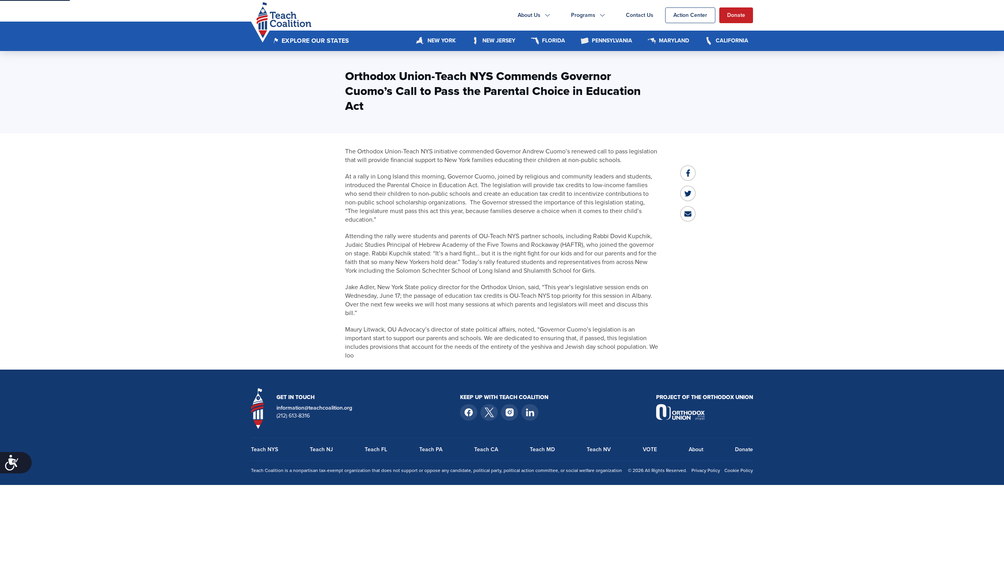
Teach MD (542, 449)
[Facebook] (688, 173)
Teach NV (599, 449)
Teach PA (430, 449)
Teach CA (486, 449)
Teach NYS (264, 449)
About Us (529, 15)
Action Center (690, 15)
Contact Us (639, 15)
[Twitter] (688, 193)
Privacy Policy (705, 470)
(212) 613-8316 (293, 416)
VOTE (650, 449)
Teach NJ (321, 449)
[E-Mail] (688, 214)
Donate (736, 15)
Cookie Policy (738, 470)
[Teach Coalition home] (257, 408)
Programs (583, 15)
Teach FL (376, 449)
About (696, 449)
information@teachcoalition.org (314, 408)
